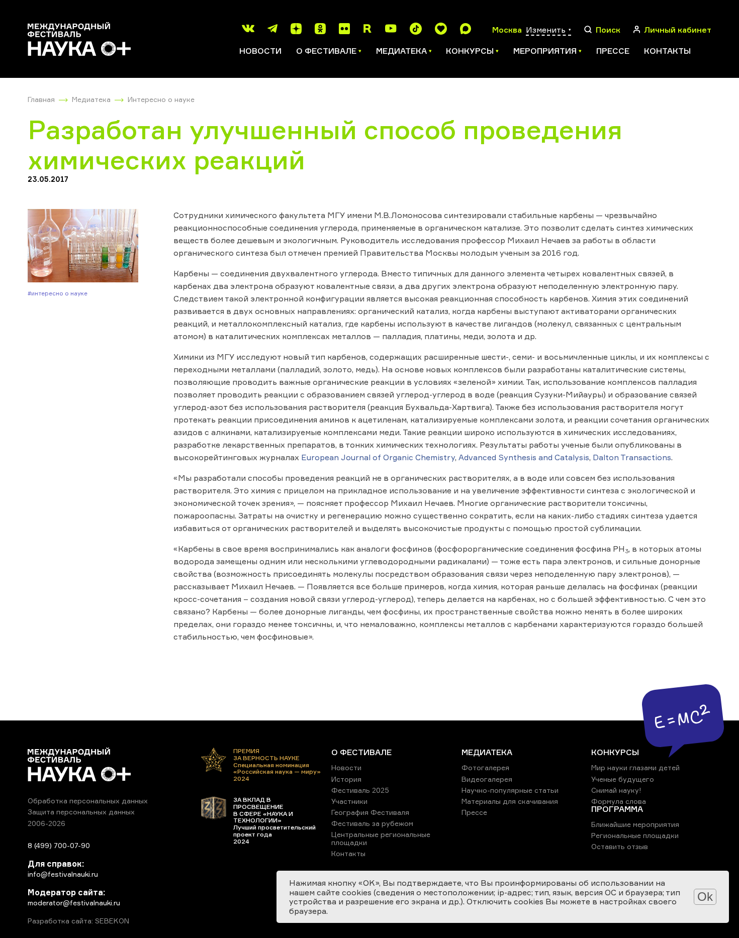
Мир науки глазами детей (635, 767)
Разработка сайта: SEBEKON (78, 921)
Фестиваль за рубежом (372, 823)
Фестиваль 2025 (360, 790)
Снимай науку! (616, 790)
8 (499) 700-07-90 (59, 845)
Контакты (667, 51)
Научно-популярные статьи (510, 790)
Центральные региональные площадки (380, 838)
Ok (705, 896)
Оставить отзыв (619, 846)
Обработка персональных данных (88, 800)
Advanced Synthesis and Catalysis (523, 457)
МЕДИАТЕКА (486, 752)
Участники (349, 801)
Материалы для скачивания (509, 801)
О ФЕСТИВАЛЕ (361, 752)
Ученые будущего (622, 779)
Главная (41, 99)
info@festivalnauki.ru (63, 874)
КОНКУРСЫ (615, 752)
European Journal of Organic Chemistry (378, 457)
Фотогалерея (485, 767)
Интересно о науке (161, 99)
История (346, 779)
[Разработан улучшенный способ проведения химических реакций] (83, 246)
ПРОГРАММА (617, 809)
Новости (260, 51)
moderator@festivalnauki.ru (74, 902)
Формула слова (618, 801)
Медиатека (91, 99)
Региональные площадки (635, 835)
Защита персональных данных (81, 811)
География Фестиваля (370, 812)
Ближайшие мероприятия (635, 824)
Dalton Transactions (632, 457)
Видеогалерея (486, 779)
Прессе (612, 51)
